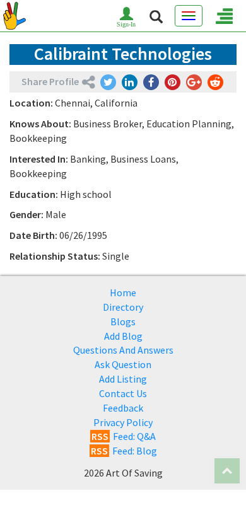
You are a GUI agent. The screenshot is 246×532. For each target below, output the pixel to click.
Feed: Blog (124, 450)
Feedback (123, 408)
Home (123, 292)
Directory (123, 307)
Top (227, 470)
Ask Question (123, 364)
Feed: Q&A (123, 436)
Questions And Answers (123, 350)
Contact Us (123, 393)
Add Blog (123, 336)
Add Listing (123, 379)
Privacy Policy (123, 422)
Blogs (123, 321)
